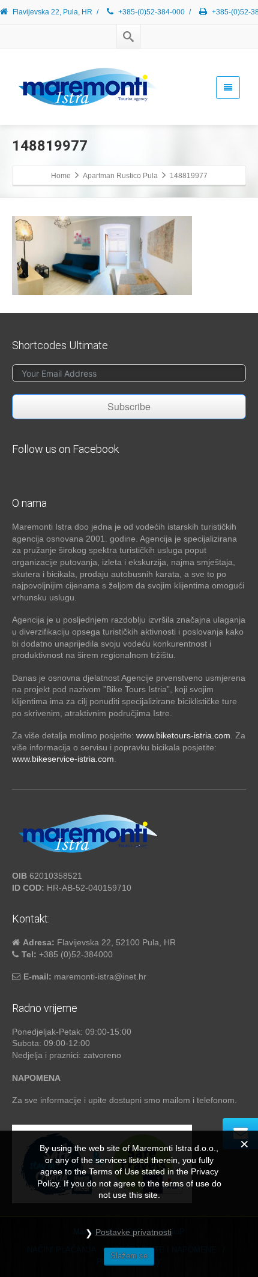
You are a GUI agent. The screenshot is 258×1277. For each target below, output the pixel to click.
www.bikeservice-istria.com (63, 759)
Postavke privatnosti (133, 1232)
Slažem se (129, 1255)
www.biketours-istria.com (183, 735)
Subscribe (129, 406)
